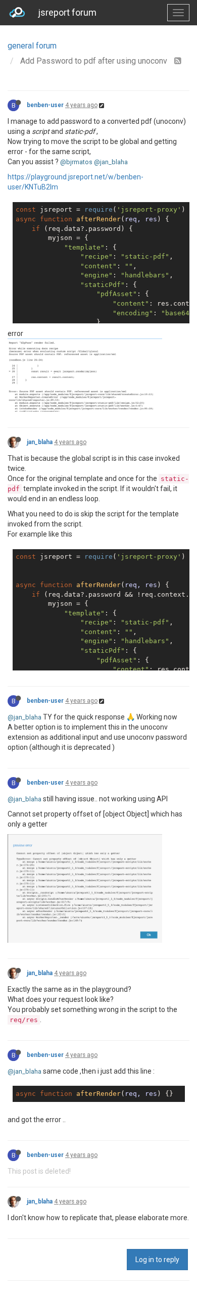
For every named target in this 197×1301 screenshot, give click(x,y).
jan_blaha (40, 442)
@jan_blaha (111, 162)
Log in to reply (157, 1260)
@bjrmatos (76, 162)
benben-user (45, 105)
